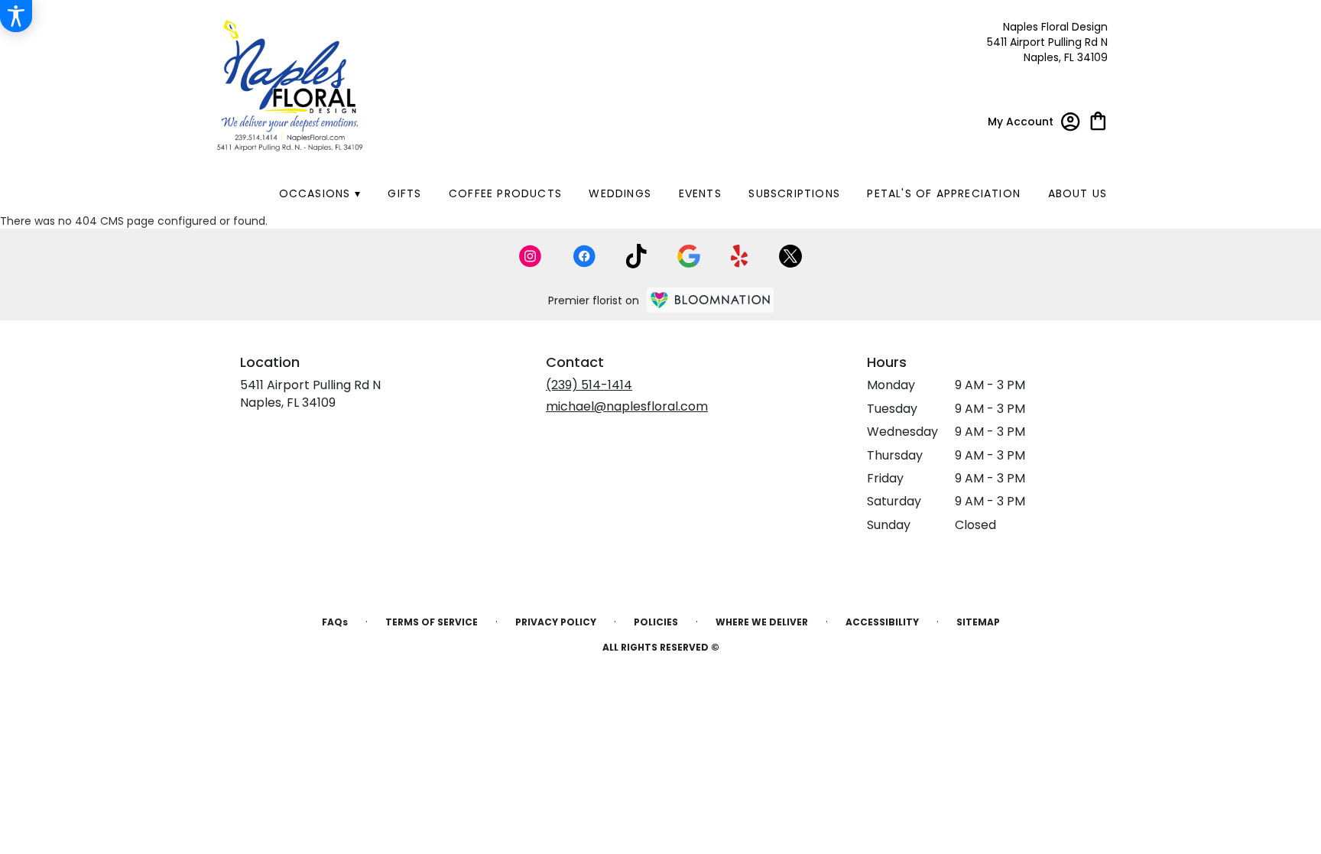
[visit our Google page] (689, 256)
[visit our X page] (790, 256)
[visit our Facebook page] (584, 256)
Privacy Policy (555, 621)
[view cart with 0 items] (1098, 119)
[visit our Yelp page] (740, 256)
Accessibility (882, 621)
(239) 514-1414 (589, 385)
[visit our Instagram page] (530, 256)
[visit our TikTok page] (636, 256)
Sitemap (978, 621)
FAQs (335, 621)
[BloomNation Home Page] (710, 300)
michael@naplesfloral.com (627, 406)
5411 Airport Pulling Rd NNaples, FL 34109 (310, 393)
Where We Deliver (762, 621)
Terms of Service (431, 621)
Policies (656, 621)
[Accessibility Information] (16, 16)
